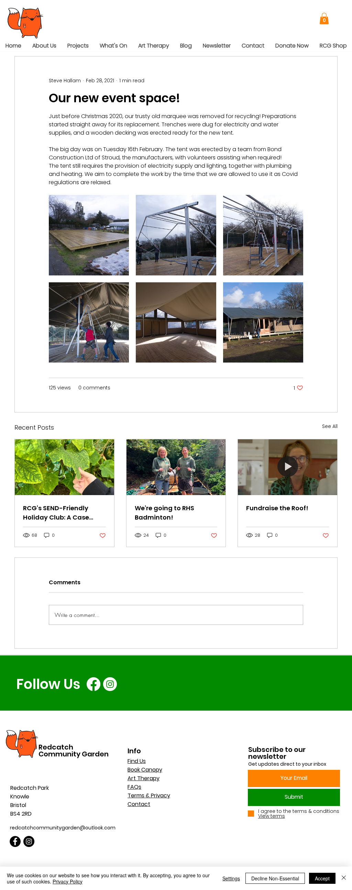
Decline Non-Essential (275, 878)
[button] (314, 19)
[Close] (344, 878)
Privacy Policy (67, 881)
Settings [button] (231, 878)
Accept (322, 878)
